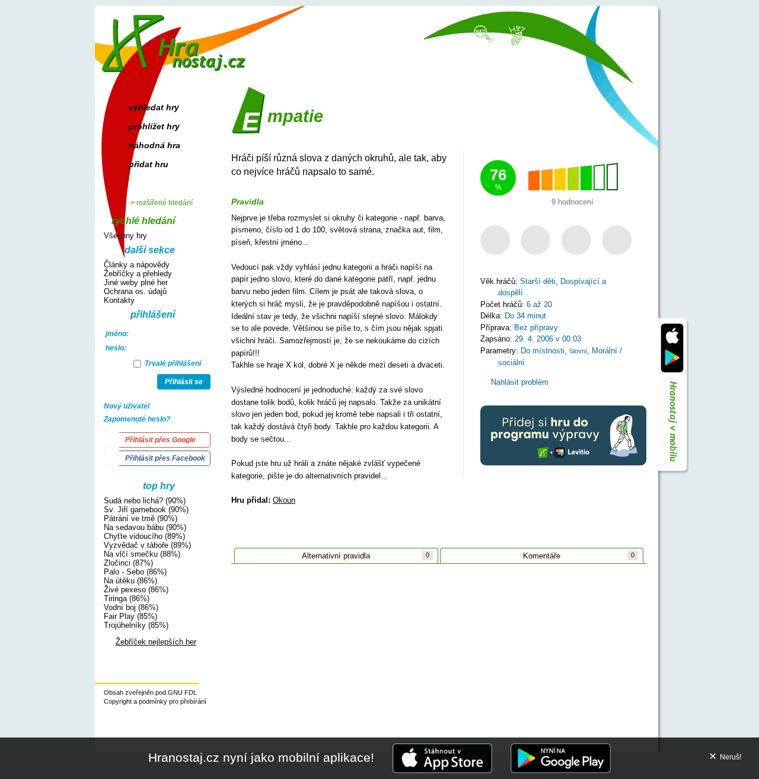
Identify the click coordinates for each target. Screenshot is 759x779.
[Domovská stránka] (176, 38)
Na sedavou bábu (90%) (145, 527)
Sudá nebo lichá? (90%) (145, 500)
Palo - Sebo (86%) (135, 571)
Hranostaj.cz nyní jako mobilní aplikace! (261, 757)
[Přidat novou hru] (516, 34)
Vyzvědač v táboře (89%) (147, 545)
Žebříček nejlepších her (156, 641)
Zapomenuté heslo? (137, 419)
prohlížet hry (154, 126)
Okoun (284, 500)
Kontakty (119, 300)
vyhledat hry (154, 107)
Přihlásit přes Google (160, 440)
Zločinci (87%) (128, 562)
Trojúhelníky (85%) (136, 625)
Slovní (578, 351)
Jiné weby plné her (136, 282)
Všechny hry (125, 235)
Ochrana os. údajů (135, 291)
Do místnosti (543, 350)
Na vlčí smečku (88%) (142, 554)
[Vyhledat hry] (483, 33)
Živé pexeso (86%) (136, 589)
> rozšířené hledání (161, 203)
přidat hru (148, 164)
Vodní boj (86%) (131, 607)
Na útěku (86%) (130, 580)
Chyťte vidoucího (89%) (144, 536)
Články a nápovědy (137, 264)
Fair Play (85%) (130, 616)
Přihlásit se (184, 382)
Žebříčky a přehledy (138, 273)
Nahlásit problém (518, 382)
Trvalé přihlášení (172, 363)
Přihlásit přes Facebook (165, 458)
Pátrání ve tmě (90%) (140, 518)
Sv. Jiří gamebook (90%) (146, 509)
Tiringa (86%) (126, 598)
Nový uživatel (126, 406)
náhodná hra (154, 145)
